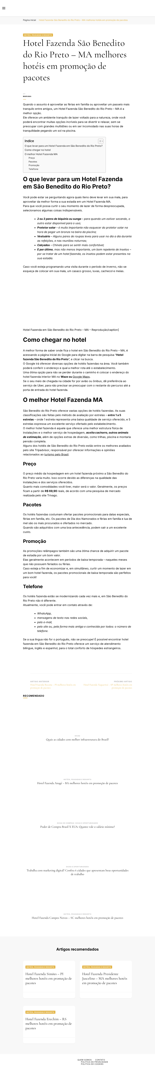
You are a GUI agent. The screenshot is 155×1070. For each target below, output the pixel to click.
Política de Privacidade (94, 1062)
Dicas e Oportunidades (86, 823)
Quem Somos (85, 1060)
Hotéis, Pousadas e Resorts (38, 35)
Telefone (33, 169)
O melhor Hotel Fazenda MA (41, 154)
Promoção (34, 165)
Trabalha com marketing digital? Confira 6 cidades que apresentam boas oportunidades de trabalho (78, 872)
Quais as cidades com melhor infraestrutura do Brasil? (77, 739)
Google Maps (81, 376)
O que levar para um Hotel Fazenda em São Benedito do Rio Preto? (64, 145)
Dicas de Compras (65, 823)
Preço (32, 158)
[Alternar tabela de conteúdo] (99, 141)
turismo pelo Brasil (56, 454)
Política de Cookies (92, 1064)
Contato (100, 1060)
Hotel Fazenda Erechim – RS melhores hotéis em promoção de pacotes (48, 1023)
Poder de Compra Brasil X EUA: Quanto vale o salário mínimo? (77, 827)
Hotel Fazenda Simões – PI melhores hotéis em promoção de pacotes (48, 978)
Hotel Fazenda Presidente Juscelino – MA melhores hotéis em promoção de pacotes (104, 978)
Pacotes (33, 161)
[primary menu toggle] (3, 8)
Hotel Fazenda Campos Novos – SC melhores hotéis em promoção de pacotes (77, 918)
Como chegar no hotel (38, 149)
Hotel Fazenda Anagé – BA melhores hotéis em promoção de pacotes (77, 783)
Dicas (77, 736)
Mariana (27, 96)
